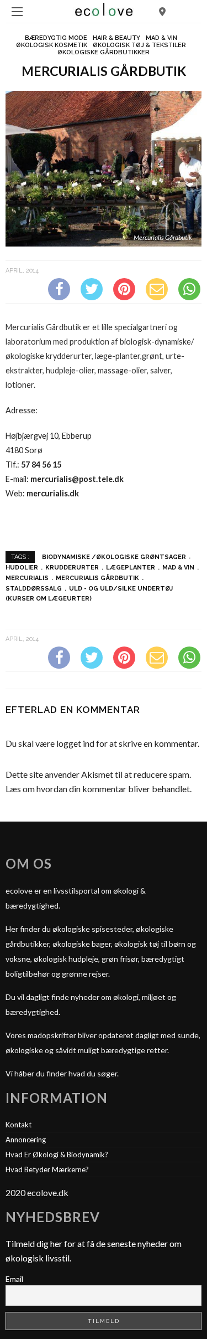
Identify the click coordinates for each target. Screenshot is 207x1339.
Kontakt (18, 1124)
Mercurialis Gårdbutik (97, 578)
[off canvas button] (17, 11)
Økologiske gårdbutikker (103, 52)
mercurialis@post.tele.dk (77, 479)
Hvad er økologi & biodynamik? (57, 1154)
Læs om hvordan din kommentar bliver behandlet (98, 788)
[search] (162, 11)
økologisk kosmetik (51, 45)
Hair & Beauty (116, 38)
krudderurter (72, 567)
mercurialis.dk (52, 493)
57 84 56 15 (41, 464)
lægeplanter (130, 567)
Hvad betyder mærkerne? (47, 1169)
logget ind (75, 743)
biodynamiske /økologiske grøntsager (114, 556)
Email (14, 1279)
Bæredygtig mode (56, 38)
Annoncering (26, 1139)
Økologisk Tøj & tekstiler (139, 45)
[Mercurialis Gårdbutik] (103, 167)
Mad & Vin (161, 38)
